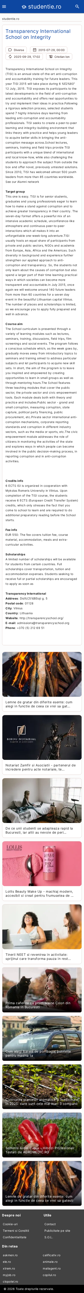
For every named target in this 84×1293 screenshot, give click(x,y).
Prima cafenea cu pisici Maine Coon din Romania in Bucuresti (38, 1005)
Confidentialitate (15, 1237)
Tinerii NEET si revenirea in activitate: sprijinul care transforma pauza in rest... (38, 956)
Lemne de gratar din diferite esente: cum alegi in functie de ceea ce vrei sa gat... (39, 704)
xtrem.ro (9, 1268)
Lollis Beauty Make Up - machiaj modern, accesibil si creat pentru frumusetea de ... (40, 893)
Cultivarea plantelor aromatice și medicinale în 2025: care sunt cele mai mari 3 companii (42, 1102)
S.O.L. (48, 1237)
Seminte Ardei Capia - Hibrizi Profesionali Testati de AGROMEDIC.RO (40, 1150)
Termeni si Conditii (16, 1230)
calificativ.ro (51, 1255)
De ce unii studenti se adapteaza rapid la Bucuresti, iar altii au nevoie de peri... (39, 830)
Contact (50, 1224)
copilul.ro (49, 1275)
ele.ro (7, 1261)
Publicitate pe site (57, 1230)
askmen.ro (10, 1255)
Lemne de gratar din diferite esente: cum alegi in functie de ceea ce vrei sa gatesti (39, 1198)
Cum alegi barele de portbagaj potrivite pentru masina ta (38, 1053)
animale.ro (50, 1261)
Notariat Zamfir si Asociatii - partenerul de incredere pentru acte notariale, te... (41, 767)
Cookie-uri (10, 1224)
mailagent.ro (52, 1268)
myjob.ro (9, 1275)
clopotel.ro (10, 1281)
